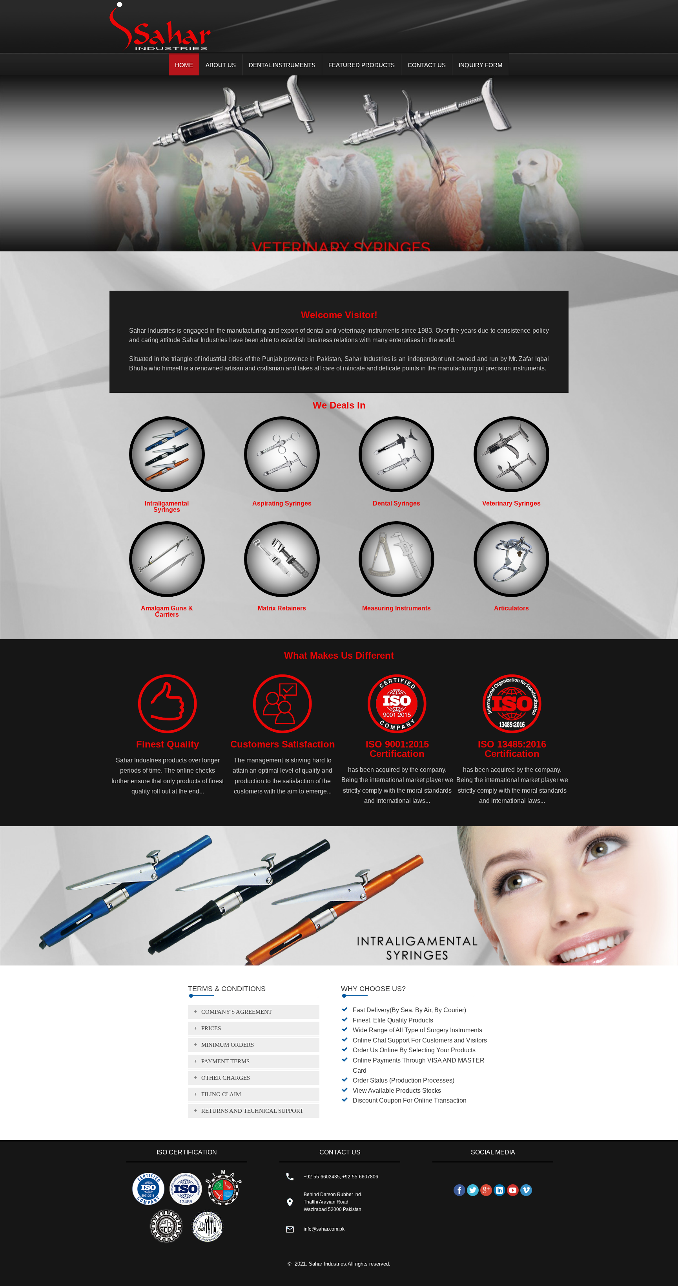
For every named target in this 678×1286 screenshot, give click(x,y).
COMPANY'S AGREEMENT (236, 1011)
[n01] (329, 246)
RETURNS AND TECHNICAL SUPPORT (252, 1110)
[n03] (346, 246)
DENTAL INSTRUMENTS (282, 65)
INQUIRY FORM (481, 65)
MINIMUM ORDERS (227, 1044)
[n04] (341, 246)
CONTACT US (427, 65)
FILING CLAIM (221, 1094)
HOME (184, 65)
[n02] (335, 246)
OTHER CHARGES (225, 1077)
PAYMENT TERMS (225, 1061)
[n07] (358, 246)
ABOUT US (221, 65)
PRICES (211, 1028)
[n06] (352, 246)
